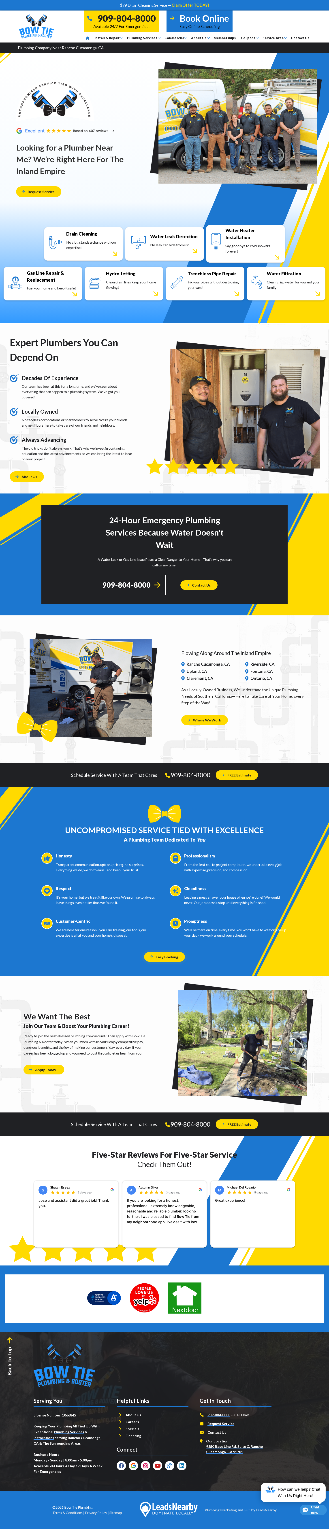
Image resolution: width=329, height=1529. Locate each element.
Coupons (248, 38)
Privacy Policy (96, 1512)
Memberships (225, 38)
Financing (133, 1435)
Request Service (41, 191)
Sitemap (115, 1512)
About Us (198, 38)
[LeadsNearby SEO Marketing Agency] (169, 1510)
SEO (247, 1510)
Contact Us (300, 38)
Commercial (174, 38)
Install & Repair (107, 38)
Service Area (273, 38)
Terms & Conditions (67, 1512)
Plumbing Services (142, 38)
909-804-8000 (126, 585)
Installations (44, 1437)
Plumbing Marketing (221, 1510)
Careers (132, 1422)
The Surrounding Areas (62, 1443)
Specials (132, 1429)
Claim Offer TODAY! (190, 5)
